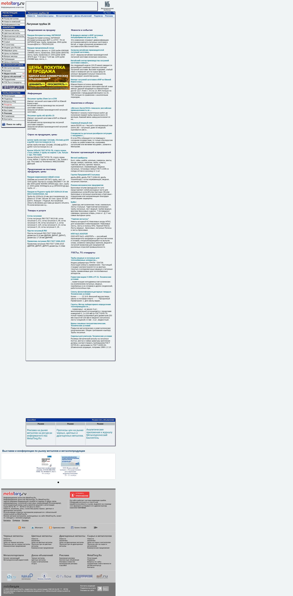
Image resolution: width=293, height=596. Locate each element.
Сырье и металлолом (99, 536)
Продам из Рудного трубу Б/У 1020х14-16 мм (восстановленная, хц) (47, 193)
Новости (31, 16)
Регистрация (9, 96)
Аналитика (8, 540)
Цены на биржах (11, 53)
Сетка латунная (34, 216)
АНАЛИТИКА (9, 27)
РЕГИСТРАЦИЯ (10, 13)
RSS (23, 528)
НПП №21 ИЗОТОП (79, 234)
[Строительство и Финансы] (102, 579)
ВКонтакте (39, 528)
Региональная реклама (68, 563)
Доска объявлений (12, 77)
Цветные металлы (12, 33)
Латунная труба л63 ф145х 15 (40, 116)
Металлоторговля (12, 68)
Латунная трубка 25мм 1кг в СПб (42, 99)
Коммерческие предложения (15, 546)
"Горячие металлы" (80, 219)
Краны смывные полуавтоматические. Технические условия (88, 324)
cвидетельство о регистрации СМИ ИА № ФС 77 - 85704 (46, 589)
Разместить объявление (103, 420)
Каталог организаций (12, 558)
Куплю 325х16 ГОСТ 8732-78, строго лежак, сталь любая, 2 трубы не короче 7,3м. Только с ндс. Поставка (47, 152)
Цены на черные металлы (14, 542)
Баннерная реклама (67, 558)
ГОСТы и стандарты (13, 82)
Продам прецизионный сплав (40, 48)
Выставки (8, 110)
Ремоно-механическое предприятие (87, 185)
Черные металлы (11, 30)
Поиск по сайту (13, 124)
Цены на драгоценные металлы (71, 542)
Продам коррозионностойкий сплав (43, 177)
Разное (41, 424)
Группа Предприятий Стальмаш (85, 175)
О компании (9, 116)
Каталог (7, 71)
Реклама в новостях (67, 562)
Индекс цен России (12, 48)
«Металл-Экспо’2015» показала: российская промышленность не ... (91, 109)
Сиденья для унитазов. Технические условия (91, 336)
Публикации (9, 59)
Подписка (8, 99)
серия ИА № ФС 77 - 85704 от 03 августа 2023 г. (22, 507)
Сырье (7, 42)
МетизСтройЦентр (79, 158)
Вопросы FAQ (10, 102)
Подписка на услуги (88, 588)
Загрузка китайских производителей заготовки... (87, 51)
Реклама (8, 113)
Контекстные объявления (69, 560)
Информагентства (12, 24)
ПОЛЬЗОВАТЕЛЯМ (11, 93)
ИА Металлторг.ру (94, 565)
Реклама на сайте (87, 590)
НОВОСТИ (7, 16)
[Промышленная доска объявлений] (27, 580)
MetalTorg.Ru (94, 555)
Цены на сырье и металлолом (99, 542)
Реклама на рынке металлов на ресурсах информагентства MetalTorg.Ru (39, 434)
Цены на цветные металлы (41, 542)
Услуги (34, 563)
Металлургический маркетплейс (16, 560)
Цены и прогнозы (11, 62)
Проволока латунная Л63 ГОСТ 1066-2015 (46, 241)
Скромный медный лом (81, 123)
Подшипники (9, 79)
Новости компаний (12, 22)
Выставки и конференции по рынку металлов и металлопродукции (43, 451)
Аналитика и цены (45, 16)
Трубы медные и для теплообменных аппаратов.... (85, 259)
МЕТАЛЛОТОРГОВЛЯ (13, 65)
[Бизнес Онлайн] (44, 579)
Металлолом (9, 39)
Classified (31, 420)
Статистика (9, 45)
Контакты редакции (87, 586)
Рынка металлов (11, 19)
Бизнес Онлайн (80, 528)
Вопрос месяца (10, 56)
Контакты (8, 119)
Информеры (9, 107)
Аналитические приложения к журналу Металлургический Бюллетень (99, 433)
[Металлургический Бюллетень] (84, 579)
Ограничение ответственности (99, 563)
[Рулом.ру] (63, 579)
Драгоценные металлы (14, 36)
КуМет (73, 202)
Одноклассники (59, 528)
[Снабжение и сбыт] (11, 580)
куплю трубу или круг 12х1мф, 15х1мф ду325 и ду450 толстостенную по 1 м (48, 141)
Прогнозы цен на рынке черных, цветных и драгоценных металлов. (70, 433)
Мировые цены (10, 51)
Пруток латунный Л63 (37, 231)
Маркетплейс (10, 74)
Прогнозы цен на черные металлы (17, 544)
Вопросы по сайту (94, 562)
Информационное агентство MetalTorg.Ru (20, 498)
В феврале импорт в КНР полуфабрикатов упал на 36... (87, 36)
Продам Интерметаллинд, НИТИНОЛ (44, 35)
